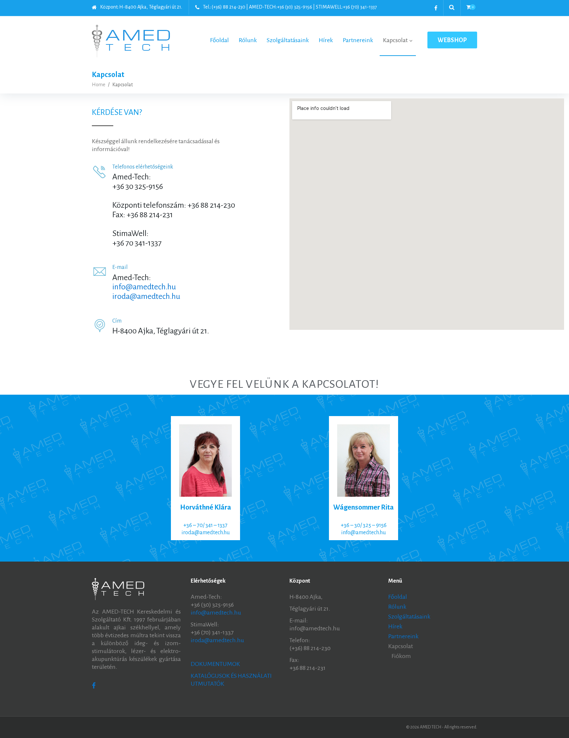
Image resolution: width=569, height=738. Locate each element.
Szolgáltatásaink (409, 616)
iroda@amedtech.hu (146, 296)
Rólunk (397, 606)
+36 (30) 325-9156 (294, 7)
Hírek (395, 626)
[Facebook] (435, 8)
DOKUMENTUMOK (215, 664)
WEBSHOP (452, 40)
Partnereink (403, 636)
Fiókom (401, 656)
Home (98, 84)
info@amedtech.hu (144, 286)
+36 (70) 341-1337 (360, 7)
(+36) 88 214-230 (228, 7)
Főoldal (397, 596)
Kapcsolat (400, 646)
